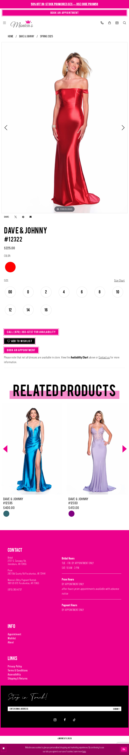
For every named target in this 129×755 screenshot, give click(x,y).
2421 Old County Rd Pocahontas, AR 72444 (27, 573)
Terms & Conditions (18, 670)
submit (116, 709)
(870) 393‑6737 (15, 589)
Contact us (104, 357)
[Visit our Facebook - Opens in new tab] (65, 720)
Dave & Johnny (26, 36)
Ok (124, 749)
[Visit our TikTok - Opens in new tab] (74, 720)
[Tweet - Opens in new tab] (15, 216)
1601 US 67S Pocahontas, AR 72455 (23, 583)
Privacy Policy (15, 666)
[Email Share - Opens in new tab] (30, 216)
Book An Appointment (21, 350)
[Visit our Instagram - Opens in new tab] (55, 720)
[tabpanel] (64, 127)
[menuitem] (4, 22)
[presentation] (32, 448)
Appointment (14, 634)
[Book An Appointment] (117, 22)
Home (10, 36)
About (11, 642)
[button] (4, 22)
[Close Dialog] (3, 749)
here (84, 751)
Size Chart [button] (119, 280)
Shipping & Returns (18, 678)
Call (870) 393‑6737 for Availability (31, 332)
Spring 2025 (46, 36)
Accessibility (14, 674)
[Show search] (124, 22)
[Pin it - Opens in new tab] (23, 216)
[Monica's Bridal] (22, 23)
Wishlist (12, 638)
